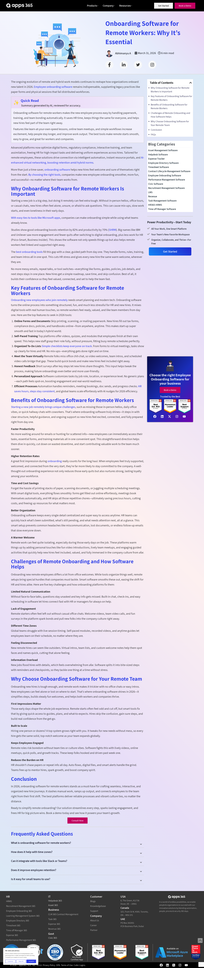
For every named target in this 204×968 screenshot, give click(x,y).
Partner (93, 930)
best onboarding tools (29, 252)
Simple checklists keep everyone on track (67, 346)
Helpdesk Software (158, 154)
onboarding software (57, 169)
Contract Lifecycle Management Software (169, 171)
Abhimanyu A (123, 53)
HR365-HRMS (155, 204)
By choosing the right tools (44, 174)
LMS (150, 192)
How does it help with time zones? (31, 852)
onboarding (54, 461)
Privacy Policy (49, 965)
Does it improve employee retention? (33, 870)
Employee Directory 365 (17, 920)
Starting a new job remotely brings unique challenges (43, 407)
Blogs (93, 901)
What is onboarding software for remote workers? (41, 843)
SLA (29, 965)
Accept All (31, 961)
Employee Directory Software (163, 163)
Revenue (152, 196)
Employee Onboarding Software (164, 175)
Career (93, 925)
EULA (39, 965)
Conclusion (156, 129)
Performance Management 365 (21, 940)
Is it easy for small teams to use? (30, 879)
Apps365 (22, 965)
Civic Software (155, 183)
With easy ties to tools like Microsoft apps (35, 217)
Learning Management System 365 (22, 915)
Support (94, 910)
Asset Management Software (163, 150)
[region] (20, 956)
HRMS (9, 901)
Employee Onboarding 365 (19, 910)
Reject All (21, 961)
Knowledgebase (98, 906)
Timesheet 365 (13, 925)
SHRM (112, 230)
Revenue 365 (54, 928)
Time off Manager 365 (16, 930)
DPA (58, 965)
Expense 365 (12, 935)
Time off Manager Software (162, 209)
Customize (10, 961)
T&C (34, 965)
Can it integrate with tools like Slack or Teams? (39, 861)
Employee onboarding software (53, 87)
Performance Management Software (166, 179)
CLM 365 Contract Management (63, 914)
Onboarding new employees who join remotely (39, 300)
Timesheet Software (158, 167)
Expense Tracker (156, 158)
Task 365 (52, 919)
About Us (94, 920)
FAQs (153, 134)
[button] (77, 843)
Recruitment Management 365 (20, 906)
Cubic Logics (79, 965)
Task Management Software (162, 200)
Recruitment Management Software (166, 188)
